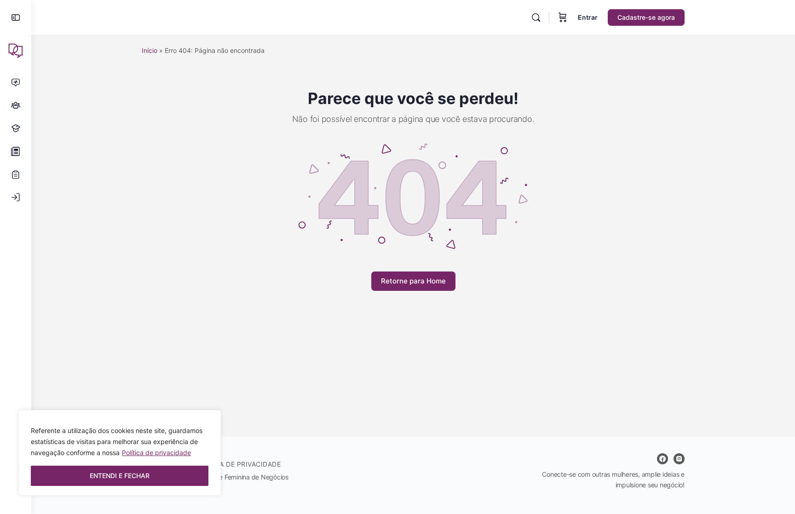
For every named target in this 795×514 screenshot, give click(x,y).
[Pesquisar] (536, 17)
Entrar (588, 17)
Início (149, 50)
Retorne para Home (413, 281)
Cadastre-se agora (646, 17)
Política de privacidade (156, 452)
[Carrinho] (563, 17)
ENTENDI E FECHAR (120, 475)
